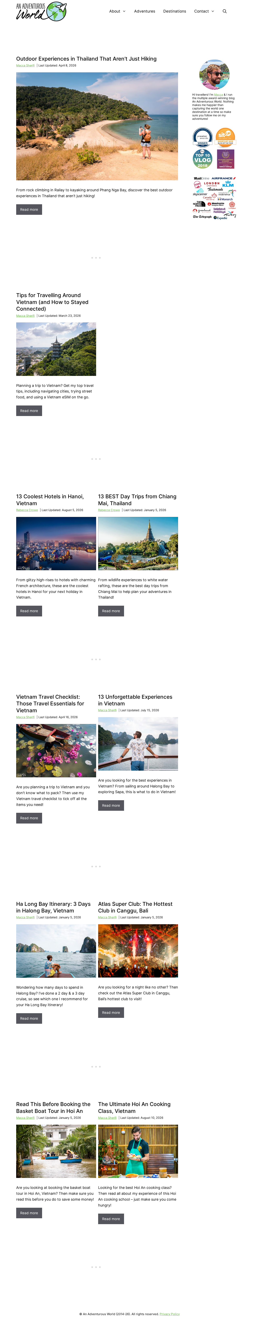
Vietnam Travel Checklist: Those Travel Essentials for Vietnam (50, 704)
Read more (29, 210)
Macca (218, 94)
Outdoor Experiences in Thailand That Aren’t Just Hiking (86, 59)
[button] (225, 11)
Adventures (144, 11)
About (114, 11)
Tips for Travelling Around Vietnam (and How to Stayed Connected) (52, 302)
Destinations (174, 11)
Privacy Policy (170, 1314)
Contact (201, 11)
